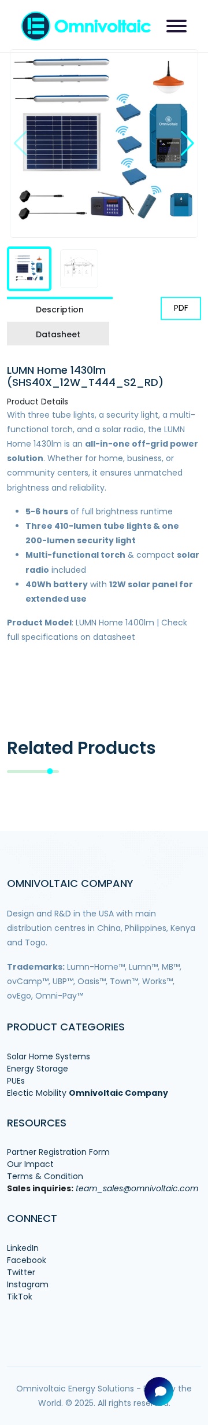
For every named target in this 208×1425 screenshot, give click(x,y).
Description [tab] (60, 309)
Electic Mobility (36, 1093)
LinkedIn (23, 1248)
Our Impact (30, 1164)
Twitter (21, 1272)
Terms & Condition (45, 1176)
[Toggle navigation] (176, 26)
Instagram (28, 1284)
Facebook (26, 1260)
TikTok (19, 1296)
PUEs (16, 1081)
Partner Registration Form (58, 1152)
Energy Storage (37, 1068)
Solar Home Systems (48, 1056)
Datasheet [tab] (58, 334)
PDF (181, 308)
